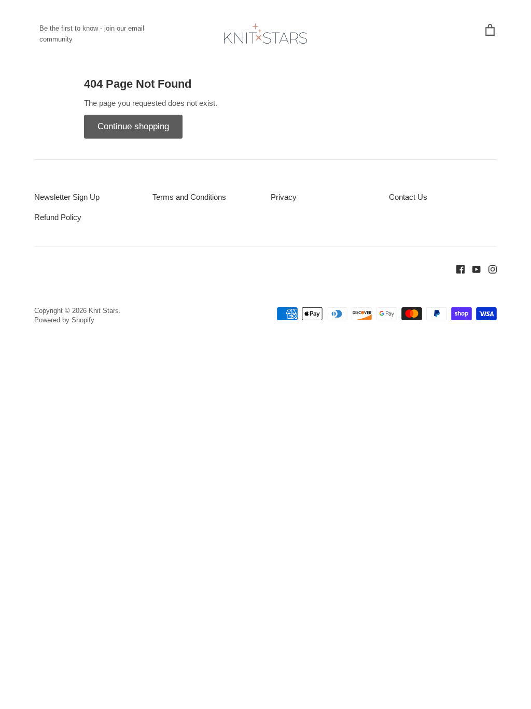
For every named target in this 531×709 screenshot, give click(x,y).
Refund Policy (57, 217)
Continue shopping (133, 126)
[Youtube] (473, 268)
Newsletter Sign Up (67, 197)
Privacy (284, 197)
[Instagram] (489, 268)
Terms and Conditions (189, 197)
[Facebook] (457, 268)
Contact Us (408, 197)
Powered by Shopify (64, 320)
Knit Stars (104, 311)
